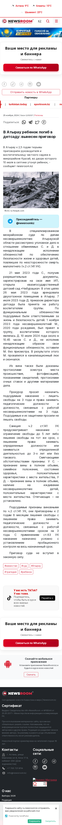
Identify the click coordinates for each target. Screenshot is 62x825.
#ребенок (26, 572)
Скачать (31, 674)
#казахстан (11, 565)
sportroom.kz (39, 104)
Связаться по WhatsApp (31, 67)
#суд (24, 565)
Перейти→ (47, 598)
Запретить (50, 821)
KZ (39, 21)
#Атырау (36, 565)
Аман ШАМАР (26, 115)
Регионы (39, 115)
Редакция (7, 800)
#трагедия (11, 572)
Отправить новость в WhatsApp (31, 92)
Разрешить (34, 821)
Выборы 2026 (9, 795)
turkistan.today (14, 104)
